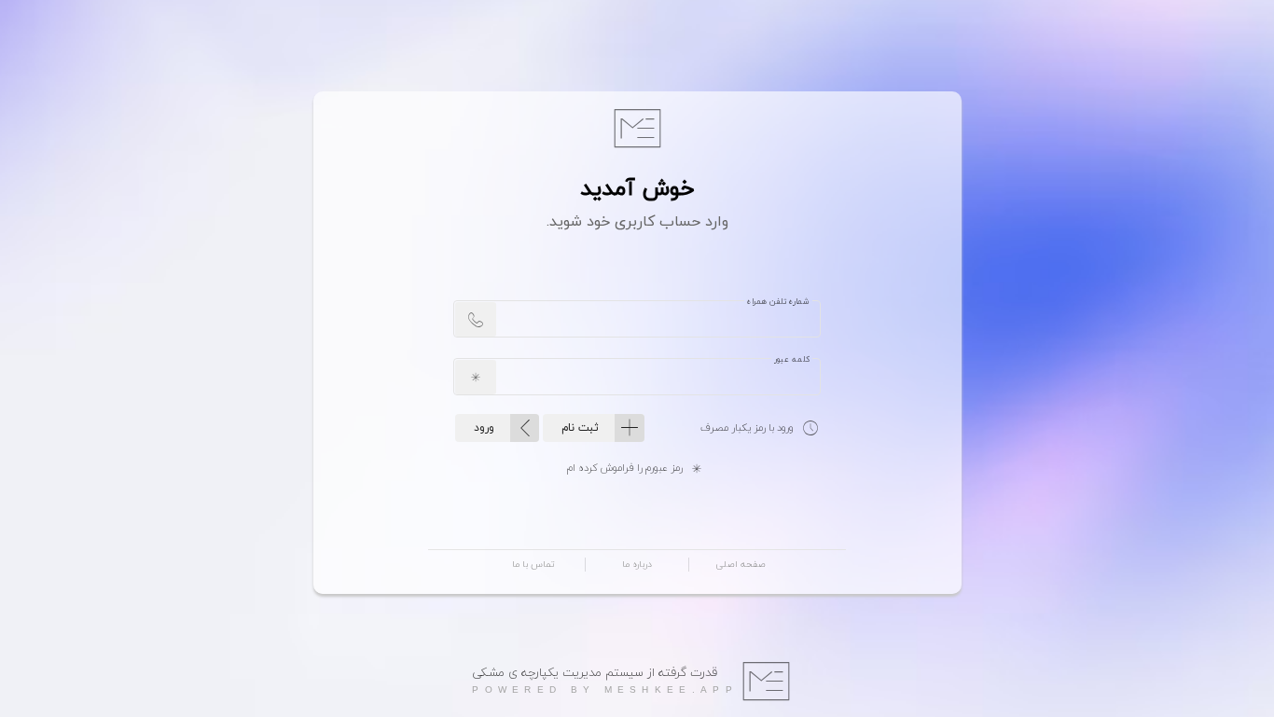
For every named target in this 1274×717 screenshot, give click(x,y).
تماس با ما (533, 565)
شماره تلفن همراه (778, 302)
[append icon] (476, 319)
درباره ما (637, 565)
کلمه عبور (792, 359)
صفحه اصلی (740, 565)
